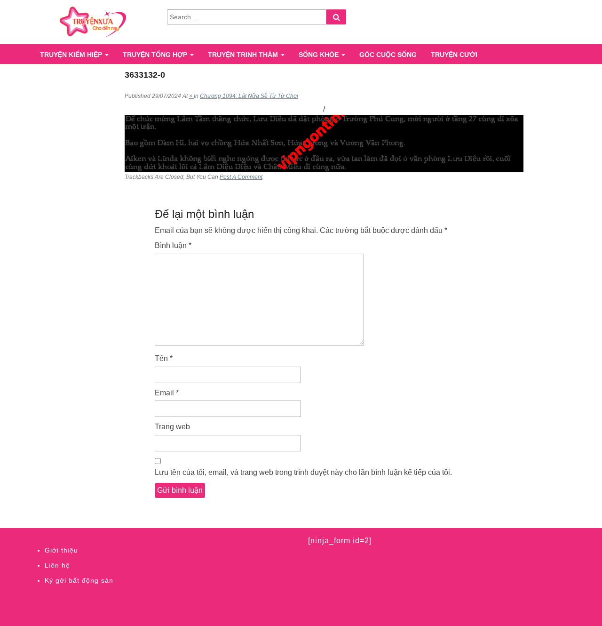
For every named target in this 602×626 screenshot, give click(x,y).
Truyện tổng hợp (156, 54)
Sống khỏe (320, 54)
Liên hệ (57, 565)
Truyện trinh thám (244, 54)
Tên (164, 358)
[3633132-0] (324, 143)
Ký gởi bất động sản (79, 580)
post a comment (241, 177)
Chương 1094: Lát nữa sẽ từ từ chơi (249, 96)
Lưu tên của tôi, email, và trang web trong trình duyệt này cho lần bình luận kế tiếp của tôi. (303, 472)
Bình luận (173, 245)
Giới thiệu (61, 550)
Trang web (172, 427)
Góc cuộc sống (388, 54)
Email (167, 393)
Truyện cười (454, 54)
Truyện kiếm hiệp (72, 54)
